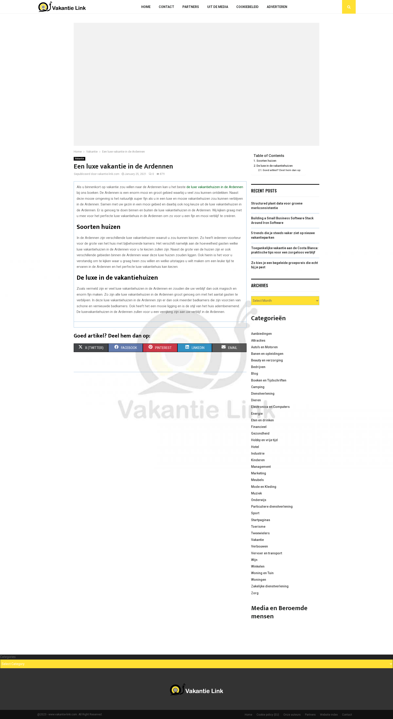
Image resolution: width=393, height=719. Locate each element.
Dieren (256, 400)
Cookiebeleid (247, 7)
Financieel (259, 427)
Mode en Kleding (263, 487)
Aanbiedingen (261, 333)
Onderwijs (258, 500)
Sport (255, 513)
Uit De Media (217, 7)
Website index (329, 714)
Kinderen (258, 460)
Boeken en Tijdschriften (268, 380)
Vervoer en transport (266, 553)
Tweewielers (260, 533)
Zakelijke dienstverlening (270, 586)
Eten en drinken (262, 420)
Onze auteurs (292, 714)
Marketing (258, 473)
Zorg (255, 593)
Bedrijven (258, 367)
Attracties (258, 340)
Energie (257, 413)
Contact (166, 7)
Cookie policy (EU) (268, 714)
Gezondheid (260, 433)
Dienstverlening (263, 393)
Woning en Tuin (262, 573)
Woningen (258, 579)
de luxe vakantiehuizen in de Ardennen (214, 187)
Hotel (255, 447)
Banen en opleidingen (267, 354)
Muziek (256, 493)
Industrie (258, 453)
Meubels (257, 480)
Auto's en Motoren (264, 347)
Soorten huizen (266, 160)
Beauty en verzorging (267, 360)
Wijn (254, 560)
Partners (190, 7)
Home (146, 7)
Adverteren (277, 7)
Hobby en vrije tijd (264, 440)
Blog (254, 373)
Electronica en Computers (270, 407)
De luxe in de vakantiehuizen (275, 165)
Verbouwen (259, 546)
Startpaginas (260, 520)
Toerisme (258, 526)
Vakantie (79, 158)
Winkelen (258, 566)
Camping (258, 387)
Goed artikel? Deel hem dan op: (282, 170)
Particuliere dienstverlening (272, 506)
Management (261, 466)
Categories (8, 657)
